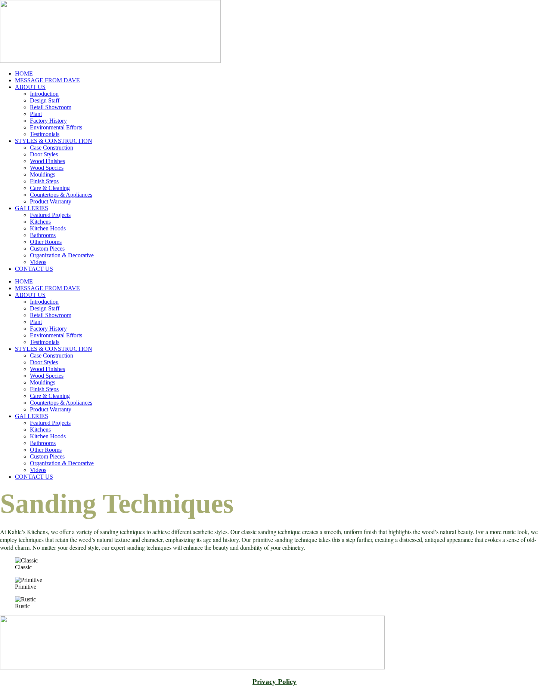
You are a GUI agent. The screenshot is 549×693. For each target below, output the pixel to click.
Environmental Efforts (56, 127)
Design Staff (44, 100)
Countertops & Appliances (61, 194)
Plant (36, 114)
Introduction (44, 94)
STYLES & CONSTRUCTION (53, 141)
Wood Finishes (47, 161)
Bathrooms (43, 235)
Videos (38, 262)
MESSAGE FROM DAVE (47, 80)
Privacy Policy (274, 682)
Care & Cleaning (50, 188)
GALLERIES (31, 208)
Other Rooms (46, 242)
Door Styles (44, 154)
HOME (24, 73)
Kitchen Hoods (48, 228)
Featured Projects (50, 215)
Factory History (48, 120)
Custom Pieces (47, 248)
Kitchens (40, 221)
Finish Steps (44, 181)
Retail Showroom (50, 107)
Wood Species (46, 168)
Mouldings (42, 174)
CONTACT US (34, 269)
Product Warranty (50, 201)
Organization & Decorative (62, 255)
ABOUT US (30, 87)
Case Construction (51, 147)
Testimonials (44, 134)
